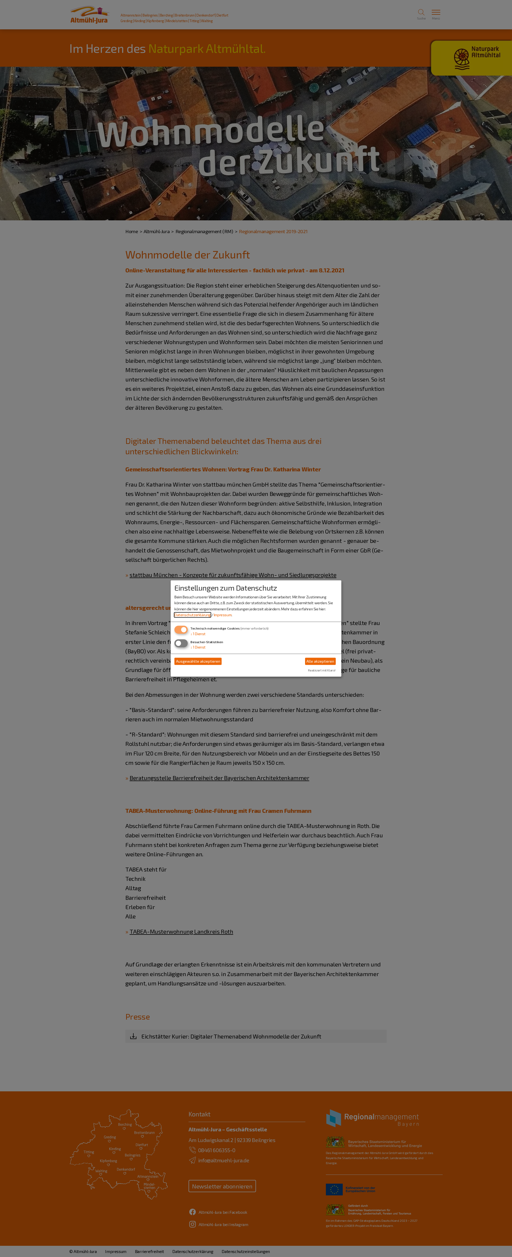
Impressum (222, 614)
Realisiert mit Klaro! (321, 670)
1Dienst (198, 634)
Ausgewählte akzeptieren (198, 661)
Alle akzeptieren (320, 661)
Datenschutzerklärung (192, 614)
